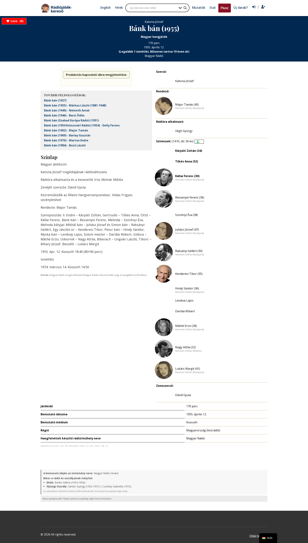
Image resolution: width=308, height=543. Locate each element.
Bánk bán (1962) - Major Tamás (66, 130)
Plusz (225, 8)
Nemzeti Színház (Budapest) (189, 108)
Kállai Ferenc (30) (187, 176)
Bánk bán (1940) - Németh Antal (66, 110)
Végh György (183, 131)
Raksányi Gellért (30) (188, 251)
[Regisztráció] (263, 7)
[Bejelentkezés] (253, 7)
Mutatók (198, 7)
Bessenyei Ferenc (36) (189, 197)
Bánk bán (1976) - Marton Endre (66, 140)
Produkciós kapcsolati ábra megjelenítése (96, 75)
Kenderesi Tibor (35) (188, 274)
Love (16, 21)
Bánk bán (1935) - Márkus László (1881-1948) (75, 105)
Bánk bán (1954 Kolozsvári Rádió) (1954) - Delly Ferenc (82, 125)
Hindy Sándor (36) (187, 288)
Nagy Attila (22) (185, 347)
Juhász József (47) (187, 229)
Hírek (119, 7)
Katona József (184, 81)
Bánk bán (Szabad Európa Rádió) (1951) (71, 120)
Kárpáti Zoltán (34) (188, 151)
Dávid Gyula (183, 395)
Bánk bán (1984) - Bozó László (65, 145)
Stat (212, 7)
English (105, 7)
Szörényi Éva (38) (186, 215)
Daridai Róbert (185, 311)
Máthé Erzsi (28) (186, 326)
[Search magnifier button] (185, 7)
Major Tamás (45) (187, 104)
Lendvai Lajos (184, 300)
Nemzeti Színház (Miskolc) (188, 351)
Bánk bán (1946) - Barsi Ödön (64, 115)
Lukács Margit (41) (187, 369)
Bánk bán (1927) (55, 100)
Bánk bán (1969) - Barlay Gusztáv (67, 135)
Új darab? (240, 7)
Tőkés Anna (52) (186, 161)
